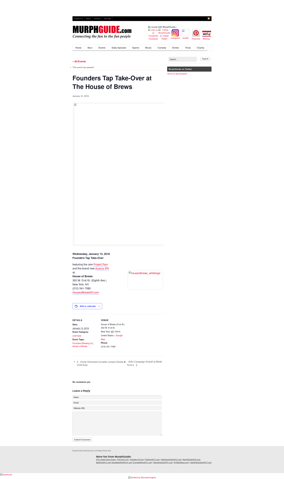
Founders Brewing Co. (82, 343)
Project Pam (100, 264)
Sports (134, 48)
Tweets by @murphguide (177, 74)
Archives (97, 19)
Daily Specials (117, 48)
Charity (200, 47)
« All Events (79, 61)
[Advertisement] (142, 6)
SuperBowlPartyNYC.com (121, 463)
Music (146, 48)
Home (78, 47)
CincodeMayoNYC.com (142, 463)
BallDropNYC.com (103, 463)
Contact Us (78, 19)
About (88, 19)
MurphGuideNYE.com (191, 460)
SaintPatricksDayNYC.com (201, 463)
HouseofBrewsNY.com (85, 292)
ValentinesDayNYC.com (163, 463)
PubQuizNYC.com (152, 460)
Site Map (107, 19)
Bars (90, 47)
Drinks (174, 48)
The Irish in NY (123, 460)
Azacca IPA (102, 268)
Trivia (188, 47)
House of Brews (79, 346)
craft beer (77, 335)
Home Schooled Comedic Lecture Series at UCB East (101, 363)
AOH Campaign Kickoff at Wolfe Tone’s (144, 363)
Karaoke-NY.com (137, 460)
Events (102, 47)
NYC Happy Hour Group (106, 460)
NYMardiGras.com (181, 463)
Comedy (160, 48)
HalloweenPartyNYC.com (171, 460)
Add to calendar (88, 306)
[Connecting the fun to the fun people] (102, 38)
